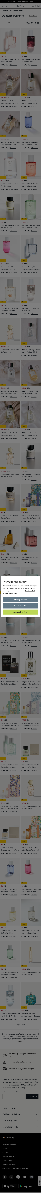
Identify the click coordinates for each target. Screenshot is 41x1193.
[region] (20, 596)
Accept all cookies (20, 612)
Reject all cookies (20, 606)
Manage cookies (20, 600)
